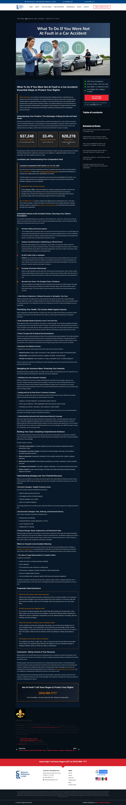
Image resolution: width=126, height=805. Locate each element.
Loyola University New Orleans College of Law (45, 727)
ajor (97, 802)
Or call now (93, 104)
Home (31, 6)
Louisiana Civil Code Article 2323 (49, 171)
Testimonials (70, 6)
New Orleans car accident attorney (47, 205)
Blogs (79, 6)
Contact (86, 6)
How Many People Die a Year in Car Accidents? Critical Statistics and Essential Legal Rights (95, 166)
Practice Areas (46, 6)
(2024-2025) (31, 740)
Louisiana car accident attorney (25, 549)
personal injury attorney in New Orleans (64, 669)
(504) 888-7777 (48, 693)
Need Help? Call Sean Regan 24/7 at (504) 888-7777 (63, 761)
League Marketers (104, 802)
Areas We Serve (59, 6)
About (37, 6)
